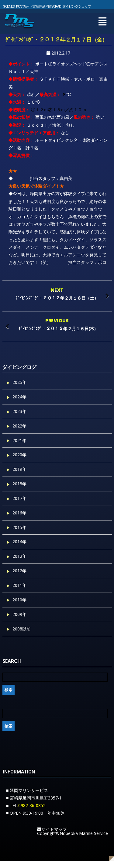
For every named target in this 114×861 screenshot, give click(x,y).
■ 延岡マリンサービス (27, 790)
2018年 (19, 484)
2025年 (19, 382)
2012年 (19, 570)
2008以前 (21, 629)
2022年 (19, 426)
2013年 (19, 556)
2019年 (19, 469)
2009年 (19, 614)
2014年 (19, 541)
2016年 (19, 513)
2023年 (19, 411)
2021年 (19, 440)
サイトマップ (54, 829)
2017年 (19, 498)
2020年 (19, 454)
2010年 (19, 600)
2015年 (19, 527)
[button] (102, 21)
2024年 (19, 397)
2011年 (19, 585)
